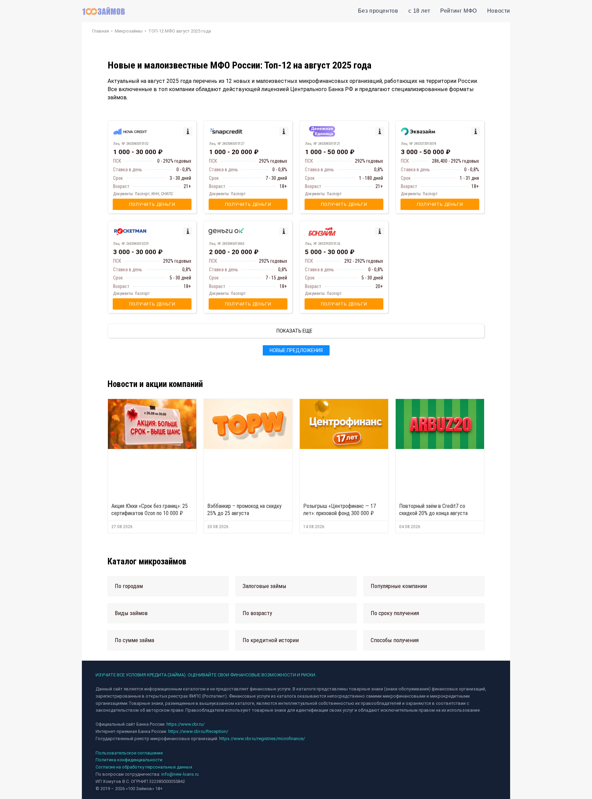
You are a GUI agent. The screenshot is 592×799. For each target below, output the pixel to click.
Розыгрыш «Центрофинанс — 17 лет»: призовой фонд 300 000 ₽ (339, 509)
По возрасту (257, 613)
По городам (129, 586)
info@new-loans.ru (180, 774)
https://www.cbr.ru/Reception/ (198, 731)
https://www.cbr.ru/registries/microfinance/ (262, 738)
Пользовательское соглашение (129, 753)
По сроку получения (395, 613)
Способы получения (395, 640)
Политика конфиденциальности (129, 759)
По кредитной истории (271, 640)
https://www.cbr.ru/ (185, 724)
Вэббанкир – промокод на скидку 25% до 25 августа (244, 509)
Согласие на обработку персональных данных (144, 767)
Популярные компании (399, 586)
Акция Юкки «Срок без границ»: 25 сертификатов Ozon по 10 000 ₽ (149, 509)
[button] (168, 586)
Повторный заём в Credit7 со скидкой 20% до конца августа (433, 509)
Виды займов (131, 613)
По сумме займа (134, 640)
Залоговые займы (264, 586)
